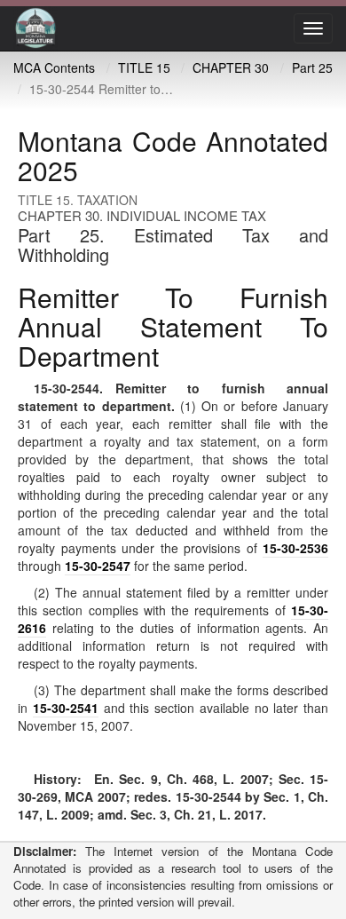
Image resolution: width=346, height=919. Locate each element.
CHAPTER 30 (231, 67)
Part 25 (312, 67)
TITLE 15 (144, 67)
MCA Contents (54, 67)
